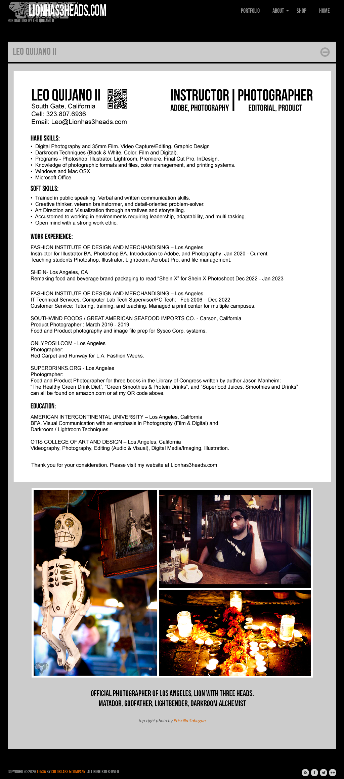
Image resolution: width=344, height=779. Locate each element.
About (278, 10)
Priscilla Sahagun (190, 721)
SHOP (301, 10)
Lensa (41, 772)
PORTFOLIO (250, 10)
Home (324, 10)
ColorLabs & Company (68, 772)
